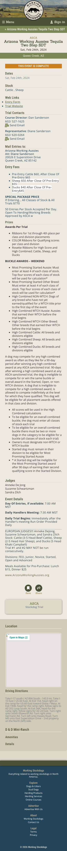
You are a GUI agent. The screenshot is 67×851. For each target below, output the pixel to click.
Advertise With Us (33, 809)
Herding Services (33, 796)
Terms (33, 831)
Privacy (33, 834)
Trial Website (14, 106)
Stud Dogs (33, 789)
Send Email (17, 125)
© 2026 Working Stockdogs (33, 847)
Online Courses (33, 799)
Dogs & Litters (33, 786)
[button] (28, 589)
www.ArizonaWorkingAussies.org (27, 575)
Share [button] (39, 593)
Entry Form (12, 102)
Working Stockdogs (33, 818)
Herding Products (33, 792)
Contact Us (33, 822)
